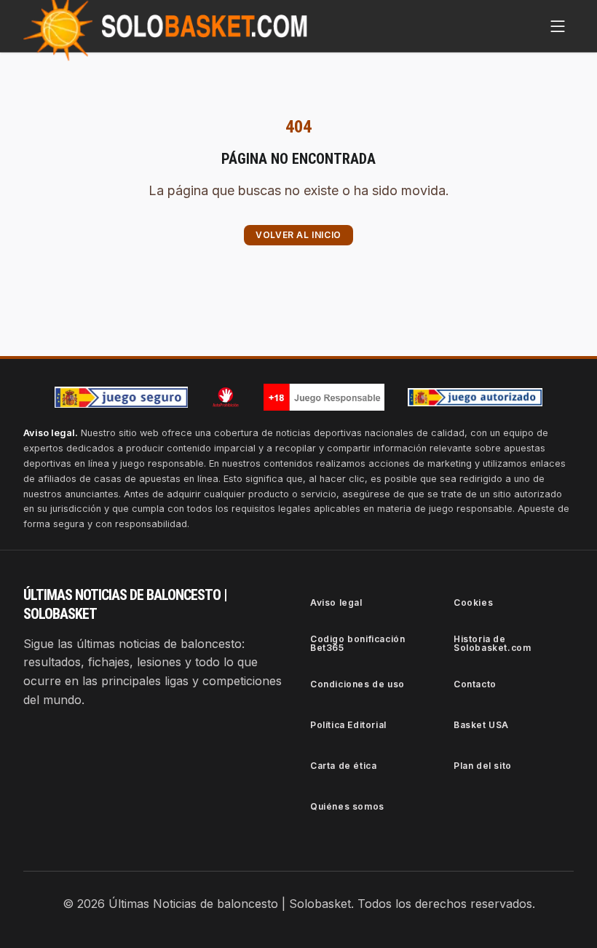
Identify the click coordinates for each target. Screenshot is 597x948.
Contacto (475, 684)
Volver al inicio (298, 234)
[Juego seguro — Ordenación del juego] (122, 397)
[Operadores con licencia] (475, 397)
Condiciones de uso (357, 684)
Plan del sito (483, 765)
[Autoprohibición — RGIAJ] (225, 396)
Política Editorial (348, 724)
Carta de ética (343, 765)
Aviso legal (336, 602)
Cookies (473, 602)
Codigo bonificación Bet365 (357, 643)
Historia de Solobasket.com (492, 643)
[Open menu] (558, 26)
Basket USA (481, 724)
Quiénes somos (347, 806)
